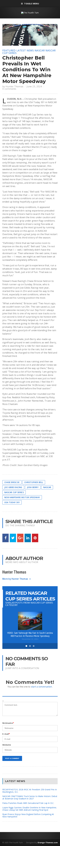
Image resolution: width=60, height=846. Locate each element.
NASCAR (40, 50)
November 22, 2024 (30, 639)
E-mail (6, 734)
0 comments (9, 88)
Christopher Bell (33, 482)
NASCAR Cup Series (14, 492)
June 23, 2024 (34, 86)
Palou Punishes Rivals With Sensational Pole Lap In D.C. (28, 803)
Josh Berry (33, 487)
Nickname (8, 723)
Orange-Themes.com (48, 842)
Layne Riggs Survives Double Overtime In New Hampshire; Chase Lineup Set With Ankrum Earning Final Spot (29, 808)
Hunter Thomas (14, 86)
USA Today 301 (12, 502)
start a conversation (41, 686)
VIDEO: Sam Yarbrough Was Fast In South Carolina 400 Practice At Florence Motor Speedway (30, 634)
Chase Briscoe (12, 482)
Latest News (25, 50)
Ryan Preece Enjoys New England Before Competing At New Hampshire (28, 815)
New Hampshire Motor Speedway (22, 497)
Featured (9, 50)
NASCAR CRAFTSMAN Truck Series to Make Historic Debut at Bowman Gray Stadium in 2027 (29, 797)
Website (6, 744)
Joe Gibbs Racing (13, 487)
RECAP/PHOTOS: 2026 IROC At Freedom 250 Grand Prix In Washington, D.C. (29, 790)
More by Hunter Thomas (15, 579)
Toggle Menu (31, 3)
